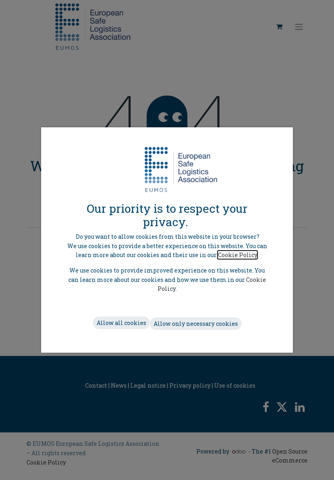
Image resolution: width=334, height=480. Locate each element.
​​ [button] (121, 323)
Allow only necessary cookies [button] (196, 323)
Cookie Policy (237, 255)
